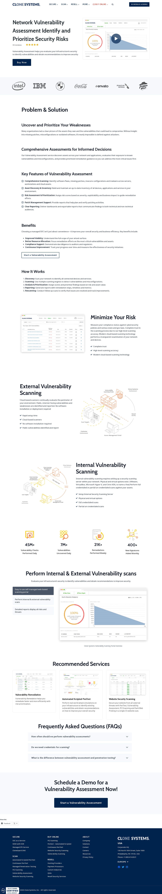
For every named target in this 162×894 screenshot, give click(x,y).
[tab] (33, 591)
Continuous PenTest (20, 863)
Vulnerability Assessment (22, 873)
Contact (86, 847)
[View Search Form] (112, 4)
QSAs (50, 873)
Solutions (86, 844)
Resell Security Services (57, 876)
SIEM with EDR (18, 844)
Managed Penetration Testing (24, 866)
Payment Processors (56, 866)
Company (86, 840)
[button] (116, 38)
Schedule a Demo (139, 4)
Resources (87, 854)
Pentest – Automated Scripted (59, 844)
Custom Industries (55, 870)
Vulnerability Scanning (56, 854)
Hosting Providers (55, 863)
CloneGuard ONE (19, 850)
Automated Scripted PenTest (24, 860)
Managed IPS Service (21, 847)
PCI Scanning (17, 870)
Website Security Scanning (23, 876)
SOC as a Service (19, 840)
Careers (86, 850)
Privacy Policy (88, 857)
